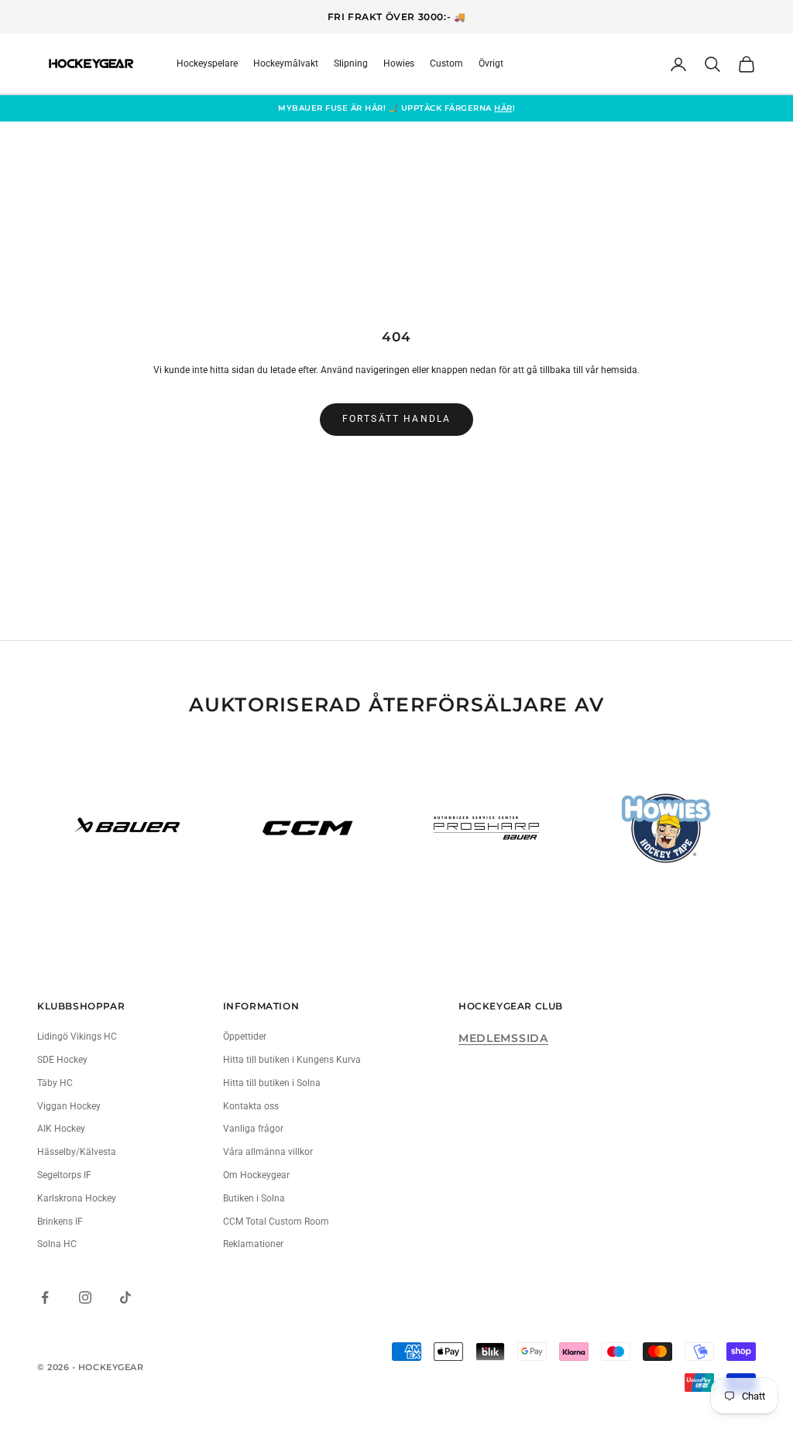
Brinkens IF (60, 1221)
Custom (446, 63)
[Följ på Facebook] (45, 1297)
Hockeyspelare (207, 63)
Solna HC (57, 1244)
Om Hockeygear (256, 1175)
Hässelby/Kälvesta (76, 1151)
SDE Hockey (62, 1059)
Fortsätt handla (396, 418)
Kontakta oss (251, 1106)
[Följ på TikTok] (125, 1297)
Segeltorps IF (64, 1175)
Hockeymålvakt (285, 63)
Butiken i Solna (254, 1198)
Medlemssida (503, 1038)
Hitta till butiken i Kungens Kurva (292, 1059)
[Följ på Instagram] (85, 1297)
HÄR (503, 108)
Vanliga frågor (253, 1128)
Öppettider (244, 1036)
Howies (398, 63)
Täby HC (55, 1083)
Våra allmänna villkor (268, 1151)
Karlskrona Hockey (76, 1198)
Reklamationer (253, 1244)
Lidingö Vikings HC (77, 1036)
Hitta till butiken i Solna (272, 1083)
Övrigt (491, 63)
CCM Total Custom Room (276, 1221)
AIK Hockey (61, 1128)
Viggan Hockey (69, 1106)
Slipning (351, 63)
